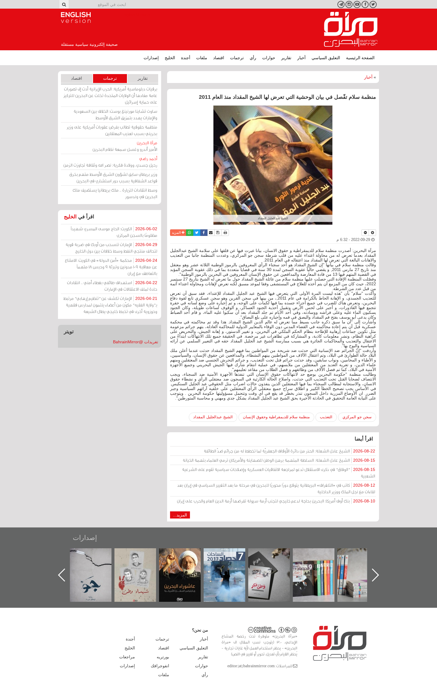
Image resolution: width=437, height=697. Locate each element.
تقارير (286, 57)
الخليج (170, 57)
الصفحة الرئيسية (360, 57)
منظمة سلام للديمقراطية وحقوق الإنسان (276, 417)
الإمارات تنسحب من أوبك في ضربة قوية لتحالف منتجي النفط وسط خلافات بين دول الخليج (111, 247)
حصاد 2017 (275, 554)
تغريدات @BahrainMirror (135, 341)
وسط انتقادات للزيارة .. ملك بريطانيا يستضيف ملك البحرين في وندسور (115, 193)
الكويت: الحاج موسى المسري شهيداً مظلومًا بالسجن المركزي (114, 231)
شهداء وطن (186, 554)
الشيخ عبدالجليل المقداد (213, 417)
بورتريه (163, 656)
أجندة (185, 57)
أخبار (301, 57)
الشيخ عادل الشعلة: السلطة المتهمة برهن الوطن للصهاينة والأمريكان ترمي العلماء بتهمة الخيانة (279, 460)
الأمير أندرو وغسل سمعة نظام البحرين (124, 146)
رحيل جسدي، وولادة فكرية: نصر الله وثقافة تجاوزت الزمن (110, 161)
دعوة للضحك (96, 554)
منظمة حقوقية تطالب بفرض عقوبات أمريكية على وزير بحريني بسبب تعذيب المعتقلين (112, 130)
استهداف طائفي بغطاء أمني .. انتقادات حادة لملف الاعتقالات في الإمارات (112, 285)
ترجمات (237, 57)
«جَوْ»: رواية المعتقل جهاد (141, 558)
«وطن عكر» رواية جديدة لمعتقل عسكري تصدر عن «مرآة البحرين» (319, 565)
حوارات (268, 57)
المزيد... (180, 515)
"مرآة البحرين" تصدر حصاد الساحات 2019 (364, 561)
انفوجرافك (160, 665)
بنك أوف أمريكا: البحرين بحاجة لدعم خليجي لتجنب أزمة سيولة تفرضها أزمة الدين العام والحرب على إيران (276, 501)
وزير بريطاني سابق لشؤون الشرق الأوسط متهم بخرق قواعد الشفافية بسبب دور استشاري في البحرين (113, 177)
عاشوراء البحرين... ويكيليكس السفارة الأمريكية (231, 561)
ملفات (201, 57)
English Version (76, 18)
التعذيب (326, 417)
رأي (253, 57)
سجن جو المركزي (357, 417)
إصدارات (151, 57)
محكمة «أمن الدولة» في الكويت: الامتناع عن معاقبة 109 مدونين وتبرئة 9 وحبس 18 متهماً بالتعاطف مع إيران (111, 266)
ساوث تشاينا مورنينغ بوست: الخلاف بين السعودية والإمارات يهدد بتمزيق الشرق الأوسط (115, 114)
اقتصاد (218, 57)
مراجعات (127, 656)
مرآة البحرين (351, 29)
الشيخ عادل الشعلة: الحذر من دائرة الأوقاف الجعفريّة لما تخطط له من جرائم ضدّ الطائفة (289, 451)
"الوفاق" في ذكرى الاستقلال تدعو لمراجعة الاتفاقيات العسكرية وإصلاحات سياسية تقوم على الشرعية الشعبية (278, 472)
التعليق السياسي (326, 57)
